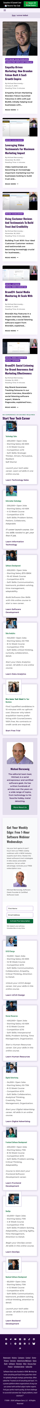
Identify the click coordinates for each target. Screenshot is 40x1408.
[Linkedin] (34, 1339)
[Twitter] (11, 1339)
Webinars (28, 1360)
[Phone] (11, 1344)
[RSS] (25, 1344)
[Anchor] (20, 1348)
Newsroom (7, 1357)
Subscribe (29, 1366)
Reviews (19, 1363)
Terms (34, 1357)
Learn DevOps (13, 1252)
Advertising (21, 1360)
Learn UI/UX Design (15, 995)
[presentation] (20, 39)
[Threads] (29, 1344)
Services (13, 1360)
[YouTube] (15, 1339)
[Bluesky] (34, 1344)
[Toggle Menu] (5, 10)
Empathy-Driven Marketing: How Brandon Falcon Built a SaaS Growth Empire (18, 73)
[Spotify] (15, 1344)
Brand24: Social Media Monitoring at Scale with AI (19, 296)
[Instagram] (20, 1339)
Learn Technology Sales (17, 480)
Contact (28, 1357)
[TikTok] (29, 1339)
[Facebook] (6, 1339)
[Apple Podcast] (20, 1344)
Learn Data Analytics (16, 674)
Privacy (6, 1360)
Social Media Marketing (16, 287)
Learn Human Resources (18, 1057)
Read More (11, 110)
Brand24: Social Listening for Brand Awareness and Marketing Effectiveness (19, 369)
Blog (24, 1363)
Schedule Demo (19, 1366)
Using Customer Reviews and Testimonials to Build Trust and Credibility (19, 222)
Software (12, 1363)
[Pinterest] (25, 1339)
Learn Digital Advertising (18, 1121)
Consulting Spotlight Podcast (19, 62)
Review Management (14, 140)
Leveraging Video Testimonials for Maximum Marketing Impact (19, 149)
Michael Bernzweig (15, 83)
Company (21, 1357)
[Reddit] (6, 1344)
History (14, 1357)
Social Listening (13, 284)
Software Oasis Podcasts (17, 59)
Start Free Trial (13, 730)
